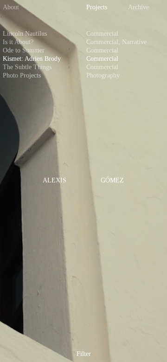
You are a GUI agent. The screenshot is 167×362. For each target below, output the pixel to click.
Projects (96, 7)
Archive (138, 7)
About (11, 7)
